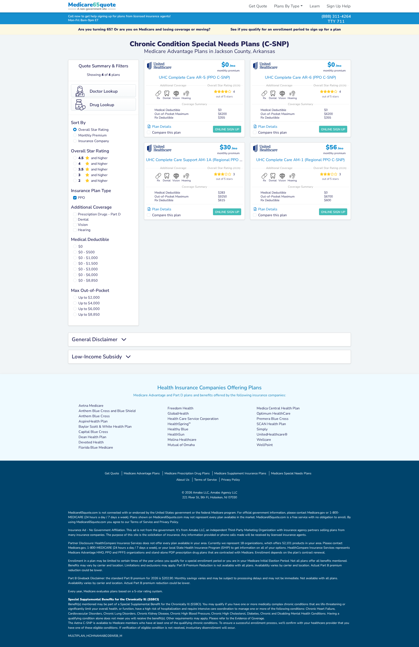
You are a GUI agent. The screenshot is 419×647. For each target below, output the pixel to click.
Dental (83, 219)
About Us (182, 479)
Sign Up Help (339, 6)
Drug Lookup (102, 105)
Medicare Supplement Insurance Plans (240, 473)
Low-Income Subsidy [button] (99, 357)
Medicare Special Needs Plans (291, 473)
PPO (81, 197)
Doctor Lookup (104, 91)
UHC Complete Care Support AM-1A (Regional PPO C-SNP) (199, 159)
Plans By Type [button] (286, 6)
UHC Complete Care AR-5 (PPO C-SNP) (194, 77)
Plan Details (160, 126)
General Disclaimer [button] (96, 339)
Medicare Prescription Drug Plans (187, 473)
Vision (83, 224)
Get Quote (258, 6)
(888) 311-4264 (336, 16)
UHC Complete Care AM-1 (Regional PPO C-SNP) (300, 159)
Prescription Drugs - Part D (99, 214)
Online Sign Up (227, 129)
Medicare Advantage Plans (142, 473)
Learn (315, 6)
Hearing (84, 230)
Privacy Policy (230, 479)
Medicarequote (92, 5)
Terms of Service (205, 479)
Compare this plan (166, 132)
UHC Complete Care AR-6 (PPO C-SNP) (300, 77)
